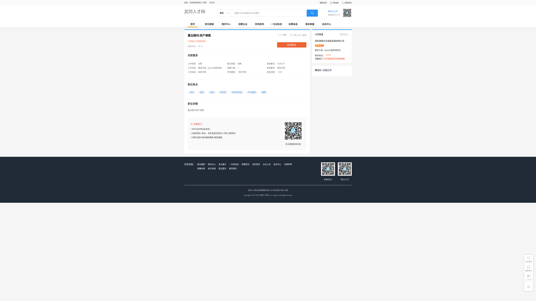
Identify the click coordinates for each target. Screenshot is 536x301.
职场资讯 (259, 24)
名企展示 (222, 164)
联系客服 (309, 24)
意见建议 (222, 169)
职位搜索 (209, 24)
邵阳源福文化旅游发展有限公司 (329, 41)
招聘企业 (242, 24)
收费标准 (293, 24)
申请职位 (291, 45)
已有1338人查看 (299, 35)
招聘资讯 (245, 164)
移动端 (335, 3)
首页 (192, 24)
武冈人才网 (194, 11)
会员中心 (326, 24)
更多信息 (344, 34)
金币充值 (212, 169)
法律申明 (288, 164)
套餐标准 (201, 169)
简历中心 (226, 24)
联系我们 (233, 169)
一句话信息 (276, 24)
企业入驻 (267, 164)
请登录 (212, 3)
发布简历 (256, 164)
